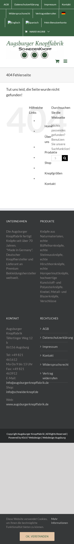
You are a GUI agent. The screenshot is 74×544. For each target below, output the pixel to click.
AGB (46, 329)
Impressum (50, 346)
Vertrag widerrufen (50, 375)
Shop (48, 163)
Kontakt (50, 184)
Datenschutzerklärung (54, 337)
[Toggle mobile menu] (66, 61)
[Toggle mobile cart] (57, 61)
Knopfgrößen (53, 173)
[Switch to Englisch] (14, 22)
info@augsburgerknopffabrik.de (27, 382)
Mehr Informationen (59, 521)
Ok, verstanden (37, 536)
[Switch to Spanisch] (32, 22)
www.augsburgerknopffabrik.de (27, 404)
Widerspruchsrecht (54, 364)
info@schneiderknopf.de (22, 392)
